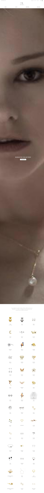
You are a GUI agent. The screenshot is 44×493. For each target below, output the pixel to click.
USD (35, 0)
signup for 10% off (3, 0)
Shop (41, 0)
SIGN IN (38, 0)
